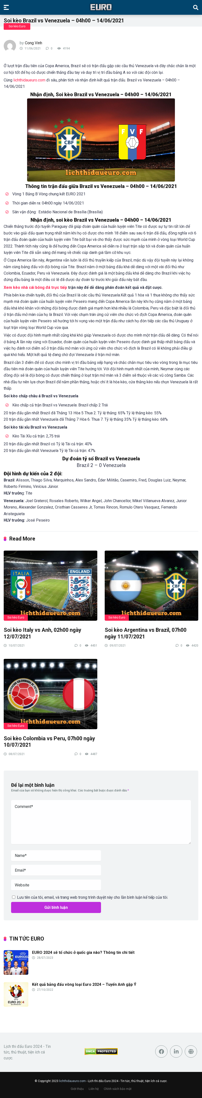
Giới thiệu (77, 1089)
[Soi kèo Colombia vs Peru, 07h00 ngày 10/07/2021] (50, 693)
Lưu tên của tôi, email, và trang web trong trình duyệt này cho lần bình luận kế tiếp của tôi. (92, 897)
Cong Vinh (33, 43)
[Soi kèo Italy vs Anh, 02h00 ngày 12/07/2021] (50, 585)
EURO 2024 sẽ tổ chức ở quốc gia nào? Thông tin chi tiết (83, 952)
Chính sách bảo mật (118, 1089)
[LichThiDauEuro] (101, 7)
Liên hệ (94, 1089)
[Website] (191, 1051)
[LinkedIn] (176, 1051)
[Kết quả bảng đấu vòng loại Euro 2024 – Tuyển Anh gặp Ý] (16, 1005)
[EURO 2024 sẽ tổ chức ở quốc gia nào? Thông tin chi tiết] (16, 973)
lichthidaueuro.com (72, 1081)
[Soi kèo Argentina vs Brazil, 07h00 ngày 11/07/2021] (151, 585)
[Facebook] (161, 1051)
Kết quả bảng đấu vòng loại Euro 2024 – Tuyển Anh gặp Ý (84, 984)
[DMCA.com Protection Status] (101, 1053)
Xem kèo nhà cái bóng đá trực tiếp (35, 287)
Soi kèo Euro (17, 26)
